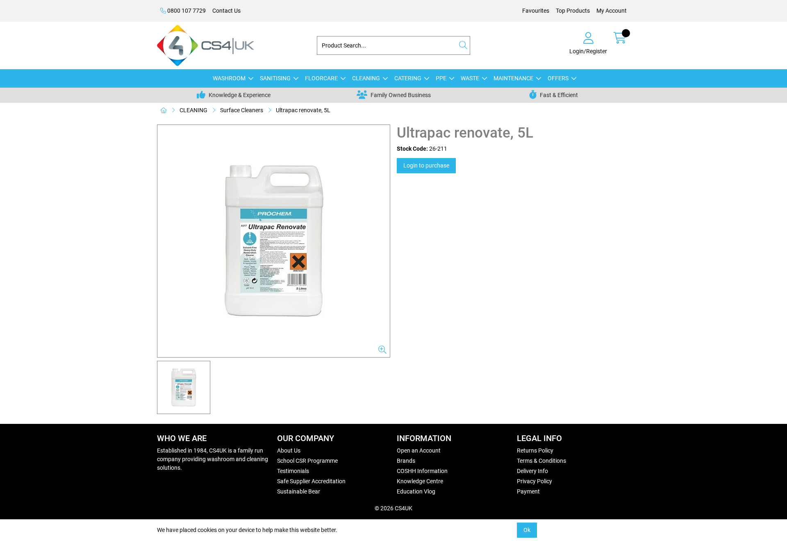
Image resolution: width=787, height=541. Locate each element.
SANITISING (275, 78)
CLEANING (366, 78)
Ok (526, 530)
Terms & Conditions (541, 460)
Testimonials (293, 471)
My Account (611, 10)
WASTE (470, 78)
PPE (441, 78)
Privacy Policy (534, 481)
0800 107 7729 (186, 10)
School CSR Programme (307, 460)
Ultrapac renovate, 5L (303, 110)
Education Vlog (416, 491)
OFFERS (558, 78)
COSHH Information (422, 471)
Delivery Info (532, 471)
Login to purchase (426, 165)
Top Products (573, 10)
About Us (288, 450)
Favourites (535, 10)
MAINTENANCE (513, 78)
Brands (406, 460)
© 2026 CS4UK (393, 508)
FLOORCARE (321, 78)
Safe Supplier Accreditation (311, 481)
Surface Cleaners (241, 110)
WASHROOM (229, 78)
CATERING (407, 78)
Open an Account (419, 450)
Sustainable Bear (298, 491)
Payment (528, 491)
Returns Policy (535, 450)
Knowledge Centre (420, 481)
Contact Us (226, 10)
